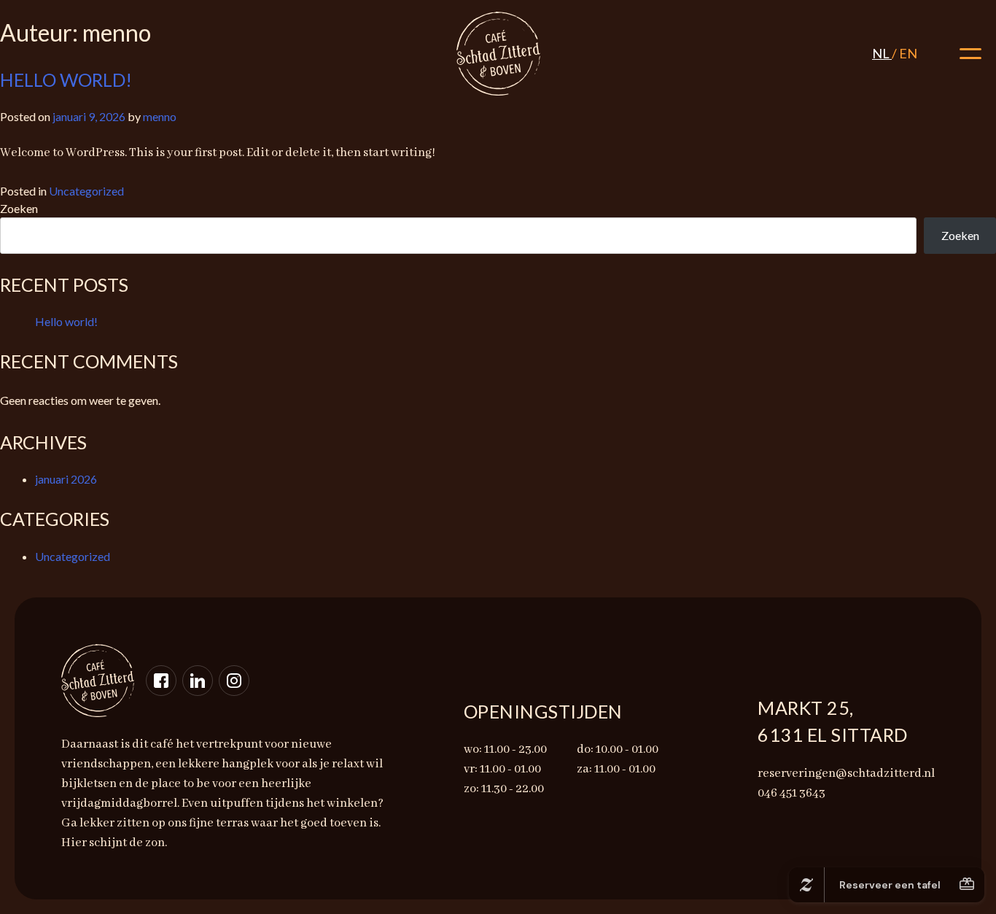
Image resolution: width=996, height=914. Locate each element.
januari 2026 (66, 479)
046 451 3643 (53, 45)
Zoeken (19, 208)
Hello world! (66, 321)
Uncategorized (86, 191)
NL (882, 53)
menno (159, 116)
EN (908, 53)
